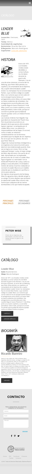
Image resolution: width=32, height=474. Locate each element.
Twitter (11, 458)
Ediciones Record (7, 3)
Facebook (16, 456)
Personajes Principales (8, 201)
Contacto (18, 458)
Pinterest (24, 456)
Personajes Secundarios (24, 201)
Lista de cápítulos (19, 51)
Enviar (25, 431)
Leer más (7, 380)
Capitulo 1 (7, 313)
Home (5, 456)
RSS (10, 456)
